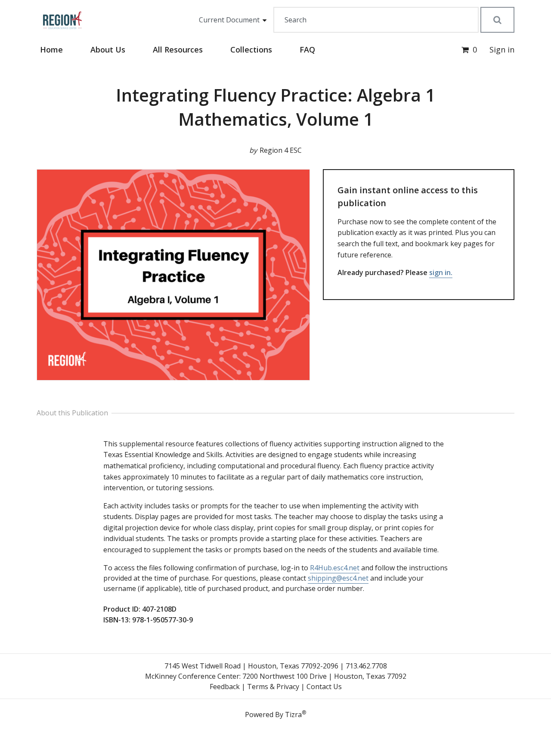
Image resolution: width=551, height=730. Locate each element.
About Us (107, 49)
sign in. (440, 272)
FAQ (307, 49)
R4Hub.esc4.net (334, 567)
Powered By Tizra (275, 714)
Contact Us (324, 686)
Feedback (225, 686)
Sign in (501, 49)
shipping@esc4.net (338, 578)
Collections (251, 49)
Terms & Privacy (273, 686)
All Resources (178, 49)
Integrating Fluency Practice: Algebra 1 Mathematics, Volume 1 (275, 107)
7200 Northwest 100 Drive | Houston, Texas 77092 (324, 676)
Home (51, 49)
